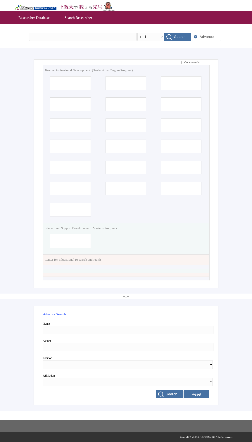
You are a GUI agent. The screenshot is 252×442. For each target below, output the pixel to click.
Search (180, 37)
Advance (207, 37)
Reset (196, 394)
